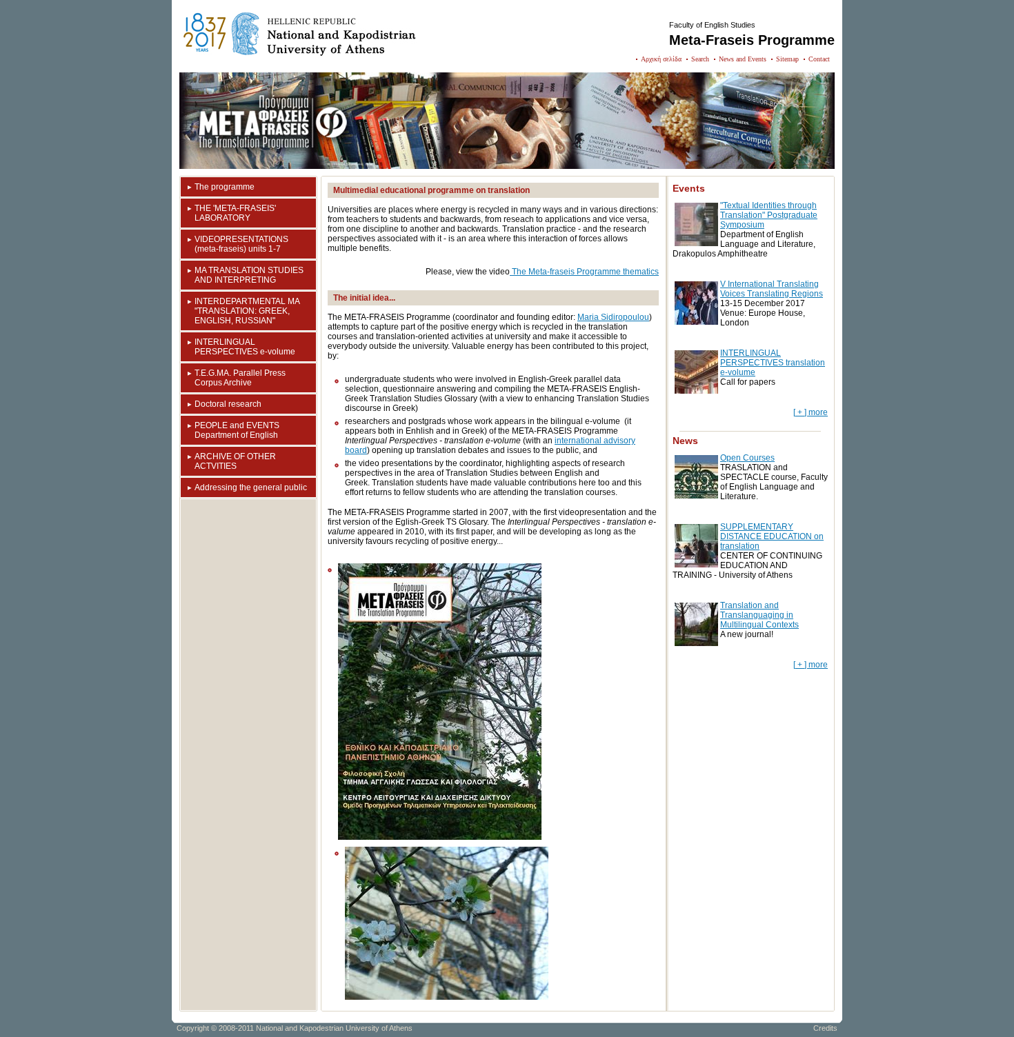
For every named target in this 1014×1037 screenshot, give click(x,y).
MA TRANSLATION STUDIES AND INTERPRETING (249, 275)
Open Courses (747, 458)
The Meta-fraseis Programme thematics (584, 271)
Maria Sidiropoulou (613, 317)
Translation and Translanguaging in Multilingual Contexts (759, 615)
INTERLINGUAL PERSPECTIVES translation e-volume (772, 362)
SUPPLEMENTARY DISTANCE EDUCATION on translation (772, 536)
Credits (825, 1028)
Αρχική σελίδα (661, 59)
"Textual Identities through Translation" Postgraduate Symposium (768, 215)
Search (700, 59)
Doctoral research (228, 404)
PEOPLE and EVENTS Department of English (237, 430)
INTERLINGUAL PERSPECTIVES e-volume (245, 346)
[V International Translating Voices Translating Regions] (696, 322)
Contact (819, 59)
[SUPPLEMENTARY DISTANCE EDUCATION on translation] (696, 565)
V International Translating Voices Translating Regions (771, 289)
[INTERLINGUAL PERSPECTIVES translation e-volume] (696, 391)
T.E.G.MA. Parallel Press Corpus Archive (240, 377)
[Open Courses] (696, 496)
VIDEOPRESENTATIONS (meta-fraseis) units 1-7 (241, 244)
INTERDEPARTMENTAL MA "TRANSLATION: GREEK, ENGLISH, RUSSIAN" (247, 310)
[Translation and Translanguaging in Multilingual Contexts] (696, 643)
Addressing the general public (251, 487)
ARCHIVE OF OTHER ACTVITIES (235, 461)
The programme (225, 187)
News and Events (742, 59)
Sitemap (787, 59)
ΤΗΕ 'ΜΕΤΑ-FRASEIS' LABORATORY (235, 213)
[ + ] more (810, 412)
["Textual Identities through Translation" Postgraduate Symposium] (696, 243)
